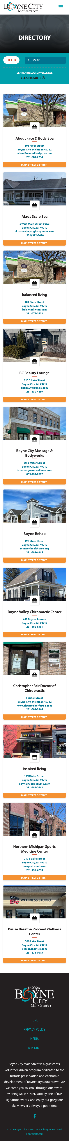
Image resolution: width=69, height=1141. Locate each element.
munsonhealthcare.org (34, 548)
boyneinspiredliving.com (34, 783)
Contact (34, 1048)
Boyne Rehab (35, 533)
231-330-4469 (34, 391)
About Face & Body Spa (34, 138)
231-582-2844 (34, 709)
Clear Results (31, 77)
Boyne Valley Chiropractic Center (34, 611)
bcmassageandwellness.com (34, 470)
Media (34, 1039)
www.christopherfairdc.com (34, 705)
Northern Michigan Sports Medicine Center (34, 848)
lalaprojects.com (34, 1133)
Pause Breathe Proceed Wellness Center (34, 931)
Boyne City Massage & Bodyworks (34, 453)
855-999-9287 (34, 474)
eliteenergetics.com (34, 948)
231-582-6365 (34, 552)
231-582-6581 (34, 626)
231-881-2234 (34, 157)
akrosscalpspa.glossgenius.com (34, 231)
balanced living (34, 294)
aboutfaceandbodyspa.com (34, 153)
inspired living (34, 768)
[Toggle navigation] (61, 7)
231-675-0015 (34, 952)
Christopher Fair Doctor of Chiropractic (34, 688)
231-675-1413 (34, 313)
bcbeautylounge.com (34, 387)
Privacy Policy (34, 1029)
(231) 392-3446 (35, 235)
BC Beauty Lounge (34, 372)
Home (34, 1020)
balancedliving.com (34, 309)
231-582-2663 (34, 787)
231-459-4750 (34, 870)
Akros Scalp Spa (35, 216)
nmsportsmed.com (34, 866)
